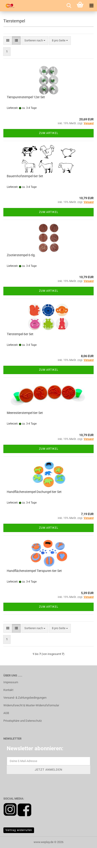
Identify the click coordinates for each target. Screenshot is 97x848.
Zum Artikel (48, 133)
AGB (6, 713)
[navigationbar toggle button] (91, 5)
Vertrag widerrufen (18, 830)
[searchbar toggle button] (68, 5)
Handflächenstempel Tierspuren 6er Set (34, 571)
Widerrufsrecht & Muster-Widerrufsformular (31, 705)
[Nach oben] (84, 841)
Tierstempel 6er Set (20, 334)
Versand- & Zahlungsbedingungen (24, 697)
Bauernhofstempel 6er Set (25, 176)
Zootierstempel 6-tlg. (21, 255)
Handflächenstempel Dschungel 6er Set (34, 492)
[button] (7, 40)
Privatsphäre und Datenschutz (22, 720)
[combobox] (34, 40)
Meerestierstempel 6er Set (25, 413)
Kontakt (8, 690)
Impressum (10, 682)
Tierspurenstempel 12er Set (26, 97)
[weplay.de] (9, 5)
